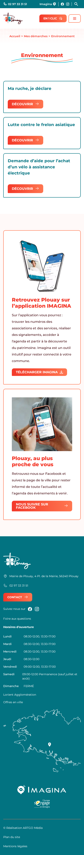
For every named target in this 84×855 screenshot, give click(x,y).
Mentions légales (15, 846)
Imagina (46, 4)
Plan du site (11, 837)
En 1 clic (50, 18)
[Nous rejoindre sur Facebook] (62, 4)
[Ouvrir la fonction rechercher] (77, 4)
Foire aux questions (17, 618)
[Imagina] (42, 789)
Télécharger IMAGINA (37, 372)
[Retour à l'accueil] (13, 18)
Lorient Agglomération (19, 694)
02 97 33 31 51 (17, 4)
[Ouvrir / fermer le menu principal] (75, 18)
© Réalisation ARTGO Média (23, 828)
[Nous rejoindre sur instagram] (68, 4)
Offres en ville (13, 702)
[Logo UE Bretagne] (42, 805)
